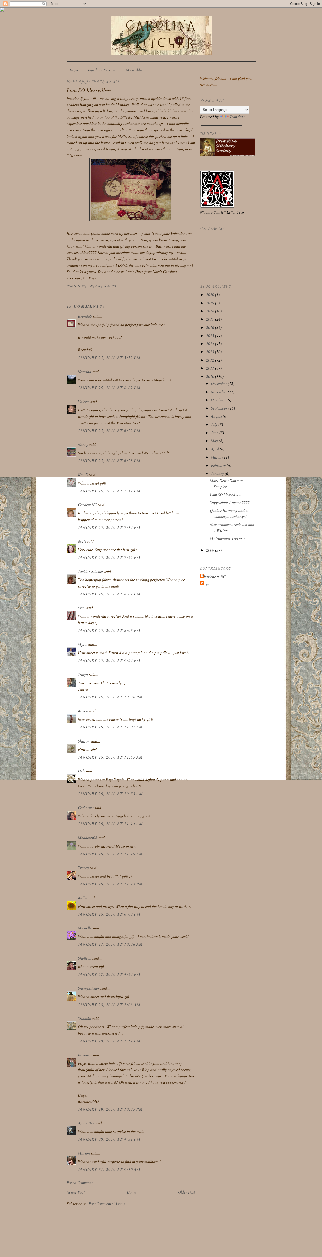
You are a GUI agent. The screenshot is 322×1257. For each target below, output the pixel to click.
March (216, 457)
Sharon (84, 741)
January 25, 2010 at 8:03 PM (109, 630)
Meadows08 (87, 837)
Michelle (85, 927)
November (219, 391)
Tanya (83, 674)
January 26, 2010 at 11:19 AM (110, 853)
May (215, 440)
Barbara (85, 1054)
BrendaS (85, 316)
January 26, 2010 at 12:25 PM (110, 883)
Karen (83, 710)
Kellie (82, 897)
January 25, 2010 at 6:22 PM (109, 430)
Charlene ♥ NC (213, 576)
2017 (210, 319)
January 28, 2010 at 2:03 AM (109, 1004)
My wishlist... (136, 69)
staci (81, 607)
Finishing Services (102, 69)
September (219, 408)
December (219, 383)
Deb (81, 770)
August (217, 416)
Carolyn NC (87, 504)
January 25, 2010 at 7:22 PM (109, 557)
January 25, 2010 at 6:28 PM (109, 460)
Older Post (186, 1192)
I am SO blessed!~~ (225, 494)
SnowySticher (88, 988)
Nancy (83, 444)
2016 (210, 327)
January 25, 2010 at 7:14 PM (109, 527)
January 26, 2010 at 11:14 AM (110, 823)
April (215, 449)
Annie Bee (86, 1122)
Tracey (83, 867)
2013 (210, 351)
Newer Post (76, 1192)
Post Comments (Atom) (107, 1203)
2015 (210, 335)
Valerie (83, 401)
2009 (210, 550)
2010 (210, 376)
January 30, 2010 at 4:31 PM (109, 1139)
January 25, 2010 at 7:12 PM (109, 490)
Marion (84, 1153)
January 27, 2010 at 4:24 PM (109, 974)
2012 (210, 360)
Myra (82, 644)
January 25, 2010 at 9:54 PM (109, 660)
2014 (210, 343)
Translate (237, 116)
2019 (210, 302)
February (219, 465)
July (214, 424)
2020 (210, 294)
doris (82, 541)
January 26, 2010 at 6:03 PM (109, 914)
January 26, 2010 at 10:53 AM (110, 793)
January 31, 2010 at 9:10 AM (109, 1169)
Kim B (83, 474)
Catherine (86, 807)
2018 (210, 310)
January (218, 473)
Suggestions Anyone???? (230, 502)
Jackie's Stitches (90, 571)
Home (74, 69)
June (215, 432)
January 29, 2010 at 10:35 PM (110, 1109)
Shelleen (84, 958)
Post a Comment (79, 1182)
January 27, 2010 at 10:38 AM (110, 944)
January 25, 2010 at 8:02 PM (109, 593)
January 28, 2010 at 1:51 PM (109, 1040)
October (218, 399)
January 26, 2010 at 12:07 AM (110, 726)
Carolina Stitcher (161, 34)
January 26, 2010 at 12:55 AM (110, 757)
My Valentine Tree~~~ (228, 538)
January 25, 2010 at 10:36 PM (110, 696)
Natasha (85, 371)
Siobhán (84, 1018)
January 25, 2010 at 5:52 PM (109, 357)
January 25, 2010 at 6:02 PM (109, 387)
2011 (210, 368)
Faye (205, 583)
